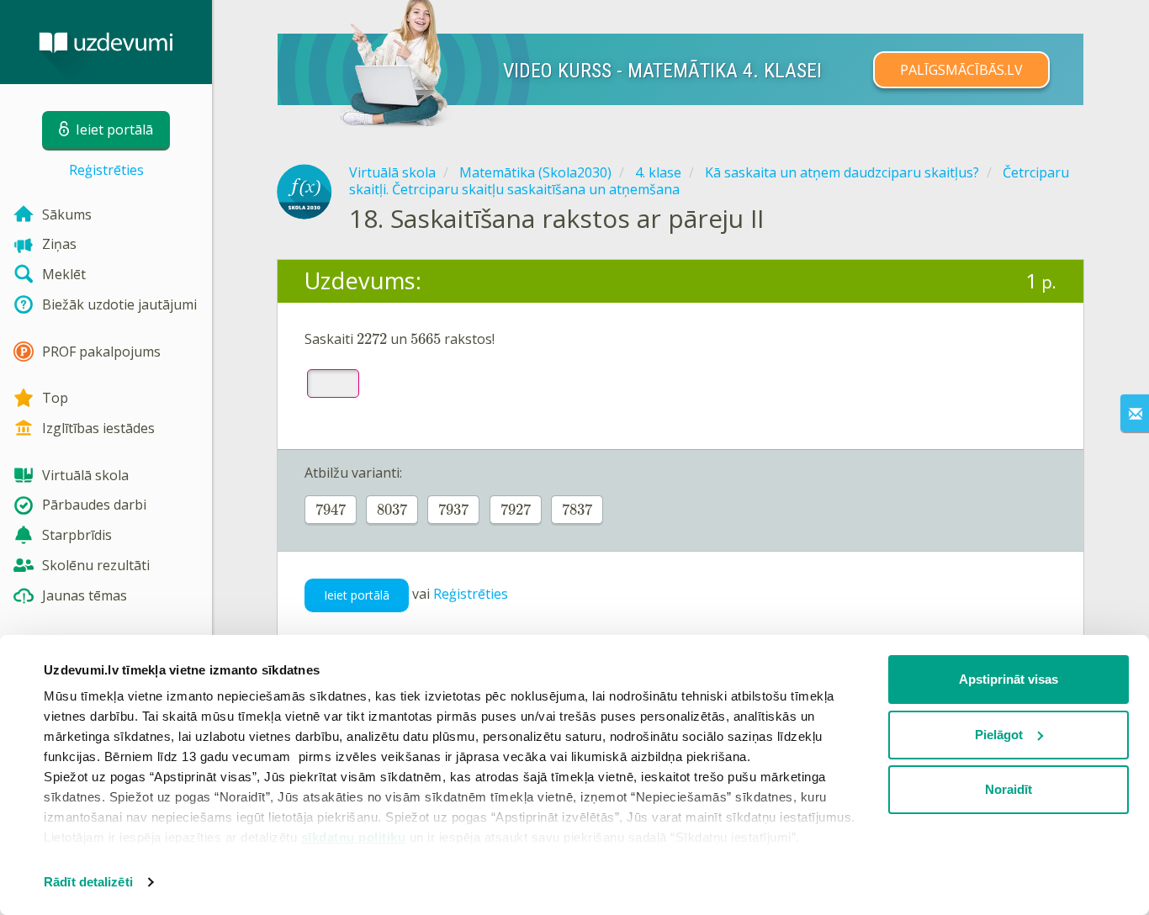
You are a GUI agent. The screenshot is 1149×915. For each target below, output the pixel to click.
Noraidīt (1008, 789)
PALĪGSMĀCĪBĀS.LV (961, 70)
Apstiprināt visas (1008, 679)
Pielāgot (999, 734)
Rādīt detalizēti (88, 882)
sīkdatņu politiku (353, 837)
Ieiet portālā (356, 595)
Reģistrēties (106, 169)
